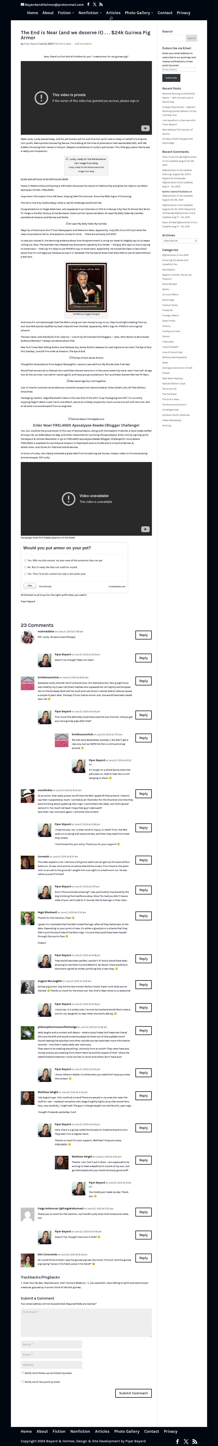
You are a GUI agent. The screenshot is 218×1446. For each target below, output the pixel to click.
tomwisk (43, 856)
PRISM (165, 373)
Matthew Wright (48, 1092)
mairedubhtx (46, 631)
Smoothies (27, 391)
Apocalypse (168, 269)
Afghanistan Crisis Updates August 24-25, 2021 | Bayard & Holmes (179, 209)
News (165, 362)
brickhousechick (48, 677)
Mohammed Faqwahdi (174, 357)
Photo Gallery (137, 13)
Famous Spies (170, 305)
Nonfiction (88, 13)
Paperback (82, 443)
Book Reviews (169, 284)
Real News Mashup (172, 378)
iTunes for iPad (48, 447)
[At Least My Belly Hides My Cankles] (86, 223)
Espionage (168, 299)
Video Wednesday (171, 420)
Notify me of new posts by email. (42, 1382)
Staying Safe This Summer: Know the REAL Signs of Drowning (97, 196)
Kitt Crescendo (47, 1254)
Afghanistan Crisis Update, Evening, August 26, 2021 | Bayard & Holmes (177, 174)
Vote (30, 586)
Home (32, 13)
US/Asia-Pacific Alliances (176, 415)
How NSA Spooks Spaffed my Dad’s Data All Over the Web (57, 326)
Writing (166, 425)
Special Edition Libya (173, 383)
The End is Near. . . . (64, 43)
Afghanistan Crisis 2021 (175, 255)
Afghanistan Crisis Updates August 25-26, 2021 (179, 161)
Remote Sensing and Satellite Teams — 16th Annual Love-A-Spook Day (178, 97)
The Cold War (169, 394)
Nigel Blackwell (47, 912)
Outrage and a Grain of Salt (177, 367)
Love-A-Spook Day (172, 352)
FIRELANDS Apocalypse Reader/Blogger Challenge (94, 439)
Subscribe (171, 77)
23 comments (84, 43)
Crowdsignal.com (117, 586)
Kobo (31, 447)
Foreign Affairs (170, 315)
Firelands (167, 310)
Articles (113, 13)
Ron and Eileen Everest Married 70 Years (127, 374)
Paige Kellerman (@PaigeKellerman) (61, 1208)
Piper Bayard (31, 43)
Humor (166, 336)
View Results (45, 586)
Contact (165, 13)
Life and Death (170, 347)
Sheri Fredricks (170, 156)
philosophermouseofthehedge (57, 1027)
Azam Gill (167, 222)
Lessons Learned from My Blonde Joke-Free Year (103, 364)
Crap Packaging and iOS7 (113, 398)
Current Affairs (170, 294)
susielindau (45, 790)
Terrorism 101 (169, 388)
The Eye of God (77, 351)
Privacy (183, 13)
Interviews (168, 341)
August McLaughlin (50, 981)
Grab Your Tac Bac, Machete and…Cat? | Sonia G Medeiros (54, 1282)
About (48, 13)
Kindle (100, 443)
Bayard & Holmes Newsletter (41, 439)
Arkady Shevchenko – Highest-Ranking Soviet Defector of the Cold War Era (179, 111)
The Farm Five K (29, 202)
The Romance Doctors (174, 404)
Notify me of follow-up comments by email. (48, 1373)
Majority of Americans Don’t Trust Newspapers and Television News (58, 230)
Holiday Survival (171, 331)
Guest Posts (168, 320)
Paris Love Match (62, 402)
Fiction (64, 13)
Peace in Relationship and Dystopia (40, 185)
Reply (143, 635)
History (166, 326)
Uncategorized (170, 409)
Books (165, 289)
